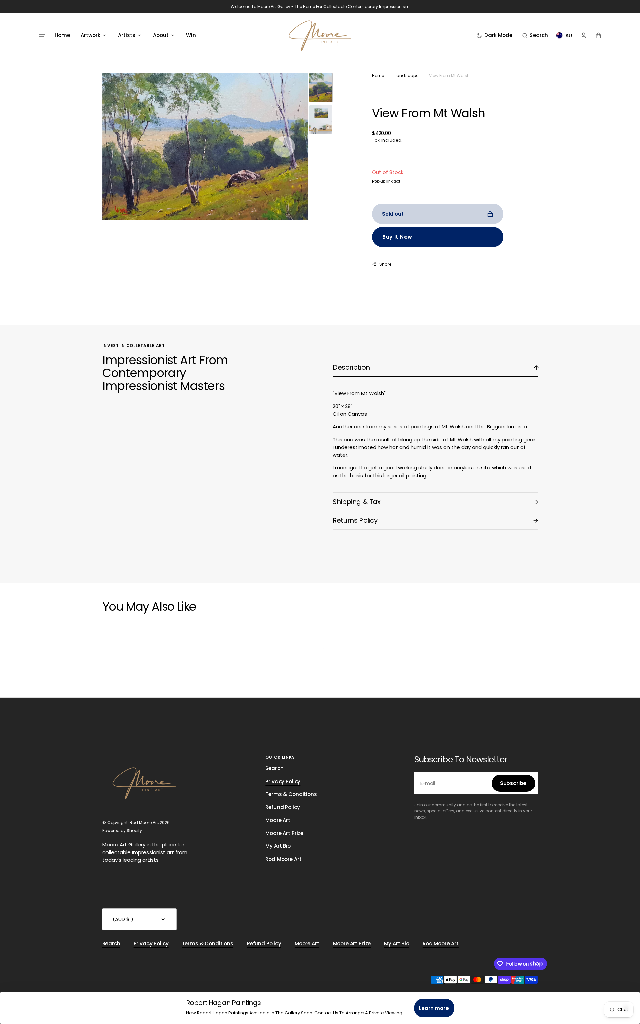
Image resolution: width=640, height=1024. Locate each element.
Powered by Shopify (122, 830)
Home (378, 75)
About (161, 35)
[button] (535, 35)
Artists (126, 35)
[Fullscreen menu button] (42, 35)
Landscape (406, 75)
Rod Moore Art (144, 822)
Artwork (90, 35)
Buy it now (397, 236)
